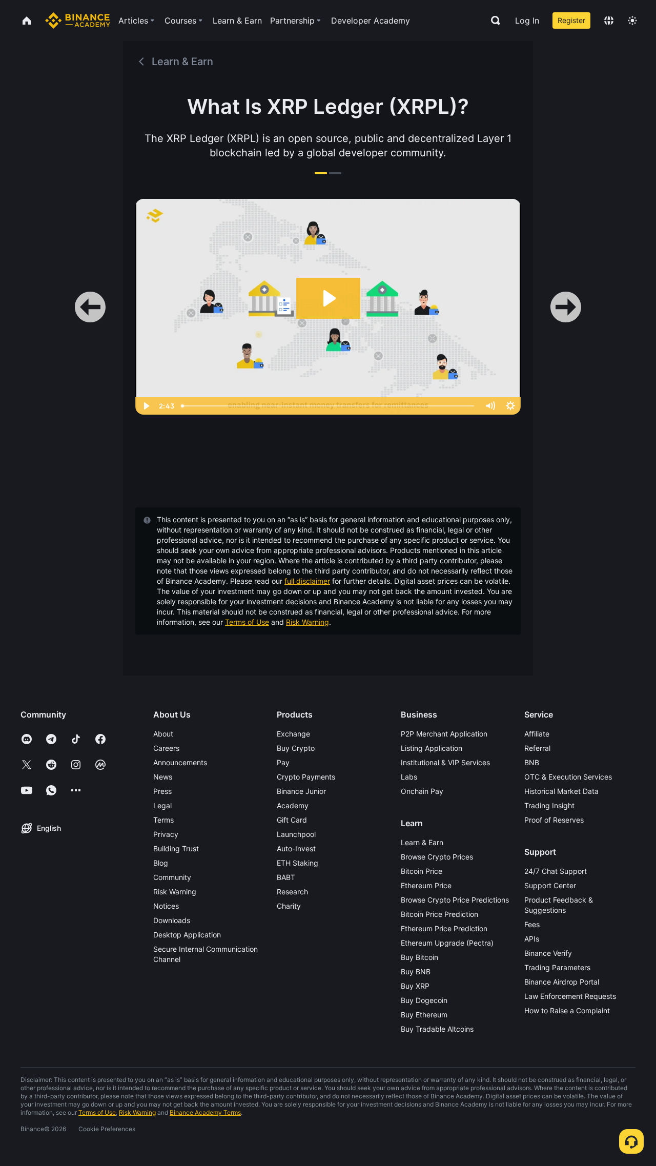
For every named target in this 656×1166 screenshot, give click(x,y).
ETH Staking (297, 862)
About (163, 733)
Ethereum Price (426, 885)
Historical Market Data (561, 791)
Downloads (171, 920)
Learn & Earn (422, 842)
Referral (537, 748)
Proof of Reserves (554, 819)
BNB (531, 762)
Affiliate (536, 733)
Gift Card (292, 819)
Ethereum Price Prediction (444, 928)
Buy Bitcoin (419, 957)
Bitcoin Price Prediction (439, 914)
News (162, 776)
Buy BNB (415, 971)
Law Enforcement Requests (570, 996)
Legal (162, 805)
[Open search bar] (492, 20)
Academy (293, 805)
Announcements (180, 762)
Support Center (550, 885)
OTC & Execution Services (568, 776)
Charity (289, 906)
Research (292, 891)
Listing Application (431, 748)
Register (571, 20)
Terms (163, 819)
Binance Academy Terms (205, 1112)
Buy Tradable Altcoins (437, 1029)
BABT (286, 877)
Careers (166, 748)
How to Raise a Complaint (567, 1010)
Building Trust (176, 848)
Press (162, 791)
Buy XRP (415, 985)
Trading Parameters (557, 967)
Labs (409, 776)
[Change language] (609, 20)
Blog (160, 862)
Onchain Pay (422, 791)
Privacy (165, 834)
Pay (283, 762)
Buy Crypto (296, 748)
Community (172, 877)
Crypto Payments (306, 776)
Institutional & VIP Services (445, 762)
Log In (527, 20)
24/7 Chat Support (555, 871)
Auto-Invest (296, 848)
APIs (531, 938)
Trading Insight (549, 805)
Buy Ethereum (424, 1014)
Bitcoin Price (421, 871)
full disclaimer (307, 581)
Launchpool (296, 834)
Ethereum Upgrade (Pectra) (447, 942)
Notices (166, 906)
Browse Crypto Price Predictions (455, 899)
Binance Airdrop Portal (561, 981)
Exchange (293, 733)
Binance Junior (301, 791)
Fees (532, 924)
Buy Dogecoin (424, 1000)
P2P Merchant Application (444, 733)
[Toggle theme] (632, 20)
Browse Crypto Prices (437, 856)
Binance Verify (548, 953)
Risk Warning (307, 622)
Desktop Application (187, 934)
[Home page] (77, 20)
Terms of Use (247, 622)
